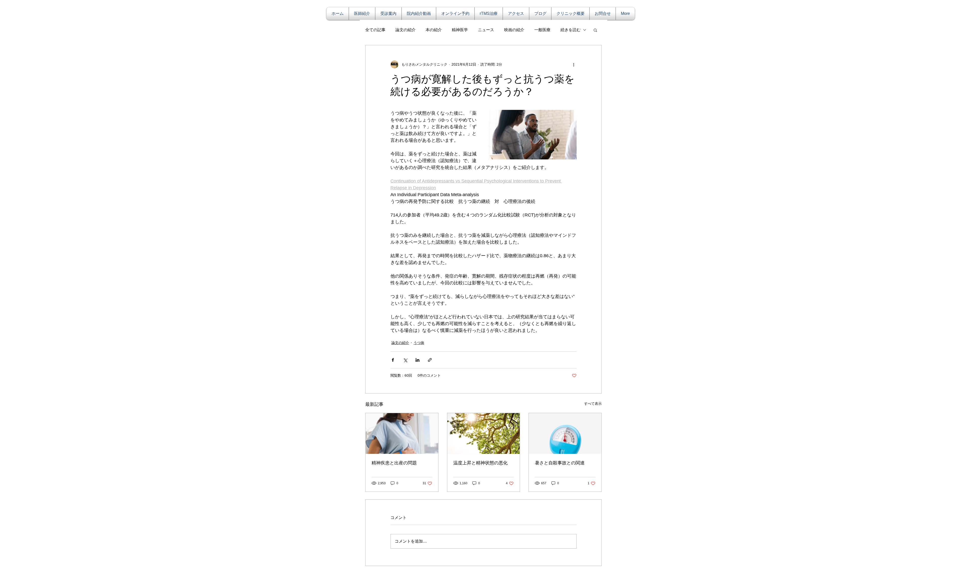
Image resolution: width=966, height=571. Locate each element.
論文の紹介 (405, 30)
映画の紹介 (514, 30)
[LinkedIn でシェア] (417, 360)
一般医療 (542, 30)
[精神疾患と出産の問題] (402, 433)
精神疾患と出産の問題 (394, 462)
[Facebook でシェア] (392, 360)
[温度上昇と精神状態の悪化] (483, 433)
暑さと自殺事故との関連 (560, 462)
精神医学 (460, 30)
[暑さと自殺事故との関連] (565, 433)
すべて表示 (593, 404)
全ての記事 (375, 30)
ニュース (486, 30)
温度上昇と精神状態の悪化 (480, 462)
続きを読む (570, 30)
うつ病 (419, 343)
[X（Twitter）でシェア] (405, 360)
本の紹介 (434, 30)
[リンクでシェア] (429, 360)
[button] (595, 30)
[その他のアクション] (574, 64)
